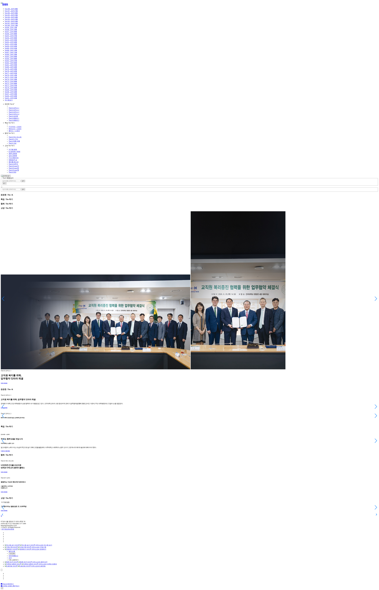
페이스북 (12, 551)
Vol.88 (11, 50)
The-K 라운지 (13, 164)
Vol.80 (11, 67)
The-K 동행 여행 (14, 141)
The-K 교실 (12, 143)
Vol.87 (11, 52)
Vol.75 (11, 77)
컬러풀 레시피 (14, 162)
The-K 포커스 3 (14, 112)
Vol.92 (11, 42)
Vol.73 (11, 81)
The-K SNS (12, 172)
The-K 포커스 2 (14, 110)
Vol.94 (11, 38)
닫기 (4, 183)
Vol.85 (11, 56)
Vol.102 (11, 21)
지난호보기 (9, 100)
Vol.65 (11, 98)
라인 (10, 558)
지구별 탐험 (13, 149)
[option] (191, 9)
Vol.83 (11, 61)
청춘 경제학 (13, 153)
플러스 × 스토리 (14, 131)
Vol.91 (11, 44)
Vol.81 (11, 65)
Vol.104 (11, 17)
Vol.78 (11, 71)
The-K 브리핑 (13, 116)
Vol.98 (11, 29)
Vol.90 (11, 46)
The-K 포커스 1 (14, 108)
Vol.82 (11, 63)
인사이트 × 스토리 (15, 127)
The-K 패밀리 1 (14, 118)
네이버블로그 (13, 556)
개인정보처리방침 (7, 529)
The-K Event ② (14, 168)
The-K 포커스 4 (14, 114)
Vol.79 (11, 69)
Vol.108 (11, 9)
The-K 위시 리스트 (15, 137)
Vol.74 (11, 79)
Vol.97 (11, 31)
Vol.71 (11, 85)
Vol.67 (11, 94)
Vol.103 (11, 19)
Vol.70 (11, 88)
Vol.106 (11, 13)
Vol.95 (11, 36)
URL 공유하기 (14, 560)
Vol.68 (11, 92)
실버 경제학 (13, 156)
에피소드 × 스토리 (15, 129)
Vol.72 (11, 83)
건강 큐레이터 (14, 158)
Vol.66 (11, 96)
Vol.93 (11, 40)
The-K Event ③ (14, 170)
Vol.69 (11, 90)
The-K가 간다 (13, 139)
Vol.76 (11, 75)
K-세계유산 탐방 (14, 151)
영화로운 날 (13, 160)
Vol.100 (11, 25)
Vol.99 (11, 27)
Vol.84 (11, 58)
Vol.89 (11, 48)
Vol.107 (11, 11)
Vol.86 (11, 54)
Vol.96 (11, 34)
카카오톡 (12, 553)
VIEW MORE (4, 383)
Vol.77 (11, 73)
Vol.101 (11, 23)
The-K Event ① (14, 166)
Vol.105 (11, 15)
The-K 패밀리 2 (14, 120)
